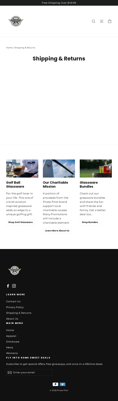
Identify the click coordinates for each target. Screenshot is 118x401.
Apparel (11, 336)
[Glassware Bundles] (96, 168)
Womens (12, 353)
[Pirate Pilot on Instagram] (14, 286)
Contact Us (13, 301)
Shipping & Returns (18, 312)
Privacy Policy (15, 307)
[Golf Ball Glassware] (22, 168)
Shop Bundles (90, 222)
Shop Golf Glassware (20, 222)
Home (9, 47)
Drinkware (13, 341)
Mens (9, 347)
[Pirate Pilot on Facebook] (8, 286)
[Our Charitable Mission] (59, 168)
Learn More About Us (57, 230)
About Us (12, 318)
